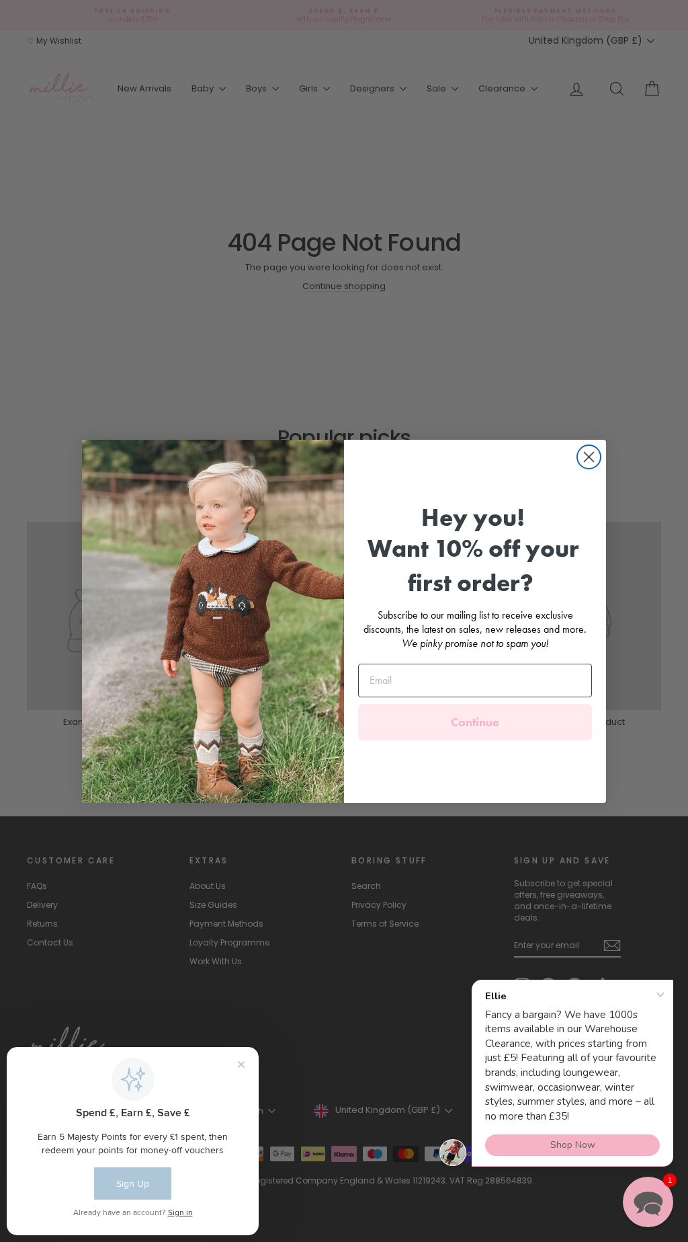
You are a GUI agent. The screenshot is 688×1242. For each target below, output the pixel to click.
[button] (648, 1202)
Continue (475, 722)
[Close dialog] (589, 457)
